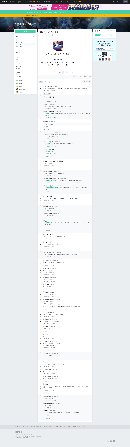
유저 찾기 (39, 12)
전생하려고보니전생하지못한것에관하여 (55, 161)
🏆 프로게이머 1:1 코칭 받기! (31, 15)
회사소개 (17, 427)
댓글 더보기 (48, 156)
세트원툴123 (48, 261)
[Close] (102, 7)
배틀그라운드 (57, 12)
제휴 (69, 427)
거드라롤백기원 (49, 142)
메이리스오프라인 (49, 312)
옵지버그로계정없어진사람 (52, 178)
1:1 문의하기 (76, 427)
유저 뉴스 (41, 35)
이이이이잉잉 (48, 86)
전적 (13, 1)
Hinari (47, 334)
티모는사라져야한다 (50, 97)
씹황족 (46, 121)
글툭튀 (46, 326)
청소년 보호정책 (48, 427)
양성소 (45, 12)
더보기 (53, 90)
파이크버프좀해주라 (50, 111)
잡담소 (50, 12)
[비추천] (40, 91)
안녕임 (47, 104)
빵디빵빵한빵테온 (49, 403)
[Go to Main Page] (4, 2)
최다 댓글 (109, 34)
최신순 (45, 81)
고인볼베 (47, 284)
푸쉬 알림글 (97, 34)
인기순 (41, 81)
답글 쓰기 (47, 90)
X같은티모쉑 (48, 376)
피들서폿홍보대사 (49, 299)
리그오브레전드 (31, 12)
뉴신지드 (47, 221)
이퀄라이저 (48, 242)
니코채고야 (48, 234)
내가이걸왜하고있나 (50, 149)
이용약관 (25, 427)
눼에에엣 (47, 362)
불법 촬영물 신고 (60, 427)
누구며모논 (48, 341)
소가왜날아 (48, 319)
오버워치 (65, 12)
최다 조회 (103, 34)
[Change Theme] (117, 1)
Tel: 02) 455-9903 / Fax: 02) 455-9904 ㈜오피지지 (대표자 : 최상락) (28, 436)
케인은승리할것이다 (50, 186)
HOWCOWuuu (49, 133)
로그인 (125, 1)
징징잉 (46, 384)
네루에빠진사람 (49, 206)
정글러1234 (48, 369)
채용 (84, 427)
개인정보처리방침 (36, 427)
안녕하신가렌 (48, 171)
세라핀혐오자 (48, 196)
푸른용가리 (48, 396)
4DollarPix (48, 268)
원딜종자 (47, 277)
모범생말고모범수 (49, 292)
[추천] (40, 87)
